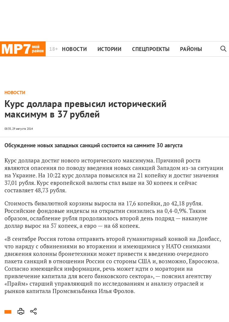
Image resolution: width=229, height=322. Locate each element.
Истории (110, 49)
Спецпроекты (151, 49)
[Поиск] (223, 48)
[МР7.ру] (23, 48)
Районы (191, 49)
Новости (74, 49)
